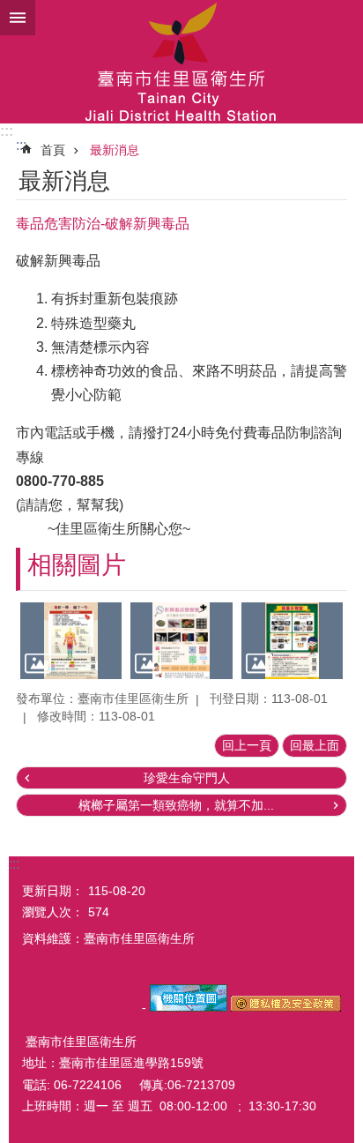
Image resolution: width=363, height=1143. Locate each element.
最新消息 (114, 150)
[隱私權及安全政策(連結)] (286, 1007)
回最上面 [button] (314, 745)
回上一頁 (246, 745)
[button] (71, 640)
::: (6, 130)
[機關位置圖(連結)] (188, 1007)
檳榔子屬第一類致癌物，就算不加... (176, 805)
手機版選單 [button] (17, 17)
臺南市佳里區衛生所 (181, 61)
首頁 (53, 150)
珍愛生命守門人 (187, 778)
